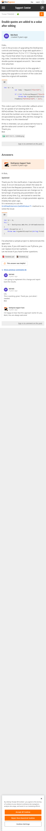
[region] (23, 813)
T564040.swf (9, 257)
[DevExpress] (8, 2)
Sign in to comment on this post (30, 144)
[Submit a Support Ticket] (42, 14)
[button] (41, 86)
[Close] (41, 798)
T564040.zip (23, 257)
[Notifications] (42, 2)
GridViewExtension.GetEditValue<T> (17, 206)
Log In (38, 2)
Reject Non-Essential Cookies (23, 818)
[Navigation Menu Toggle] (3, 7)
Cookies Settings (23, 824)
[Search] (42, 8)
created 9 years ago (19, 37)
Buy (32, 2)
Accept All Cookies (23, 812)
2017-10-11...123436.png (15, 136)
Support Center (23, 7)
